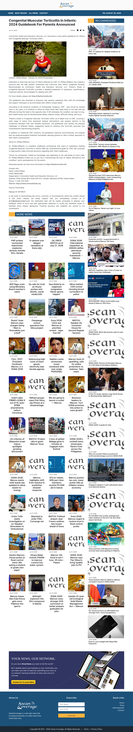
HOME (10, 13)
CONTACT (43, 13)
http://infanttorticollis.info (42, 96)
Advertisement (118, 708)
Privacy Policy (96, 729)
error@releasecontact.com (19, 201)
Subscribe (71, 716)
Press (122, 705)
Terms (86, 729)
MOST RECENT (21, 13)
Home (121, 703)
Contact (121, 710)
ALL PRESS (33, 13)
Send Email (18, 173)
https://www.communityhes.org (28, 183)
